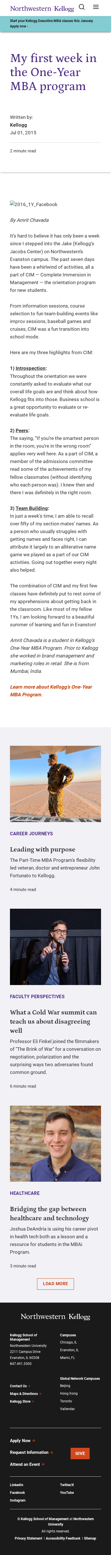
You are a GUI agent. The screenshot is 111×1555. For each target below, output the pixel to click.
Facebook (17, 1493)
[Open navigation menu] (96, 7)
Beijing (65, 1386)
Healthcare (25, 1193)
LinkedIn (16, 1485)
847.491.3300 (21, 1364)
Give (80, 1453)
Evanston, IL (69, 1350)
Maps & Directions (24, 1394)
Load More (55, 1283)
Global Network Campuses (80, 1379)
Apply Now (20, 1440)
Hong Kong (69, 1393)
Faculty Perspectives (37, 996)
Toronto (66, 1401)
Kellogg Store (20, 1402)
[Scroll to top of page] (101, 1525)
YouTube (67, 1493)
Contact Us (18, 1386)
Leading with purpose (42, 849)
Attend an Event (25, 1464)
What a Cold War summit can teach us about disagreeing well (53, 1021)
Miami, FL (67, 1358)
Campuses (68, 1335)
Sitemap (90, 1538)
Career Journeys (31, 833)
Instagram (17, 1500)
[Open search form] (84, 7)
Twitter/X (67, 1485)
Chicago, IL (68, 1342)
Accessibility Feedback (63, 1538)
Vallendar (67, 1409)
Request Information (29, 1452)
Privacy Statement (28, 1538)
